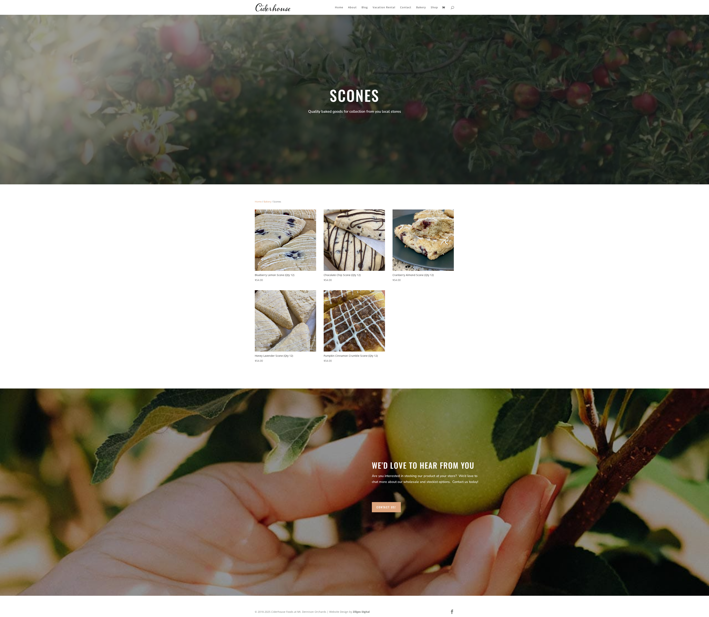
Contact (405, 7)
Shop (434, 7)
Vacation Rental (384, 7)
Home (339, 7)
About (352, 7)
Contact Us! (386, 507)
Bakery (421, 7)
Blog (365, 7)
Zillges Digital (361, 611)
